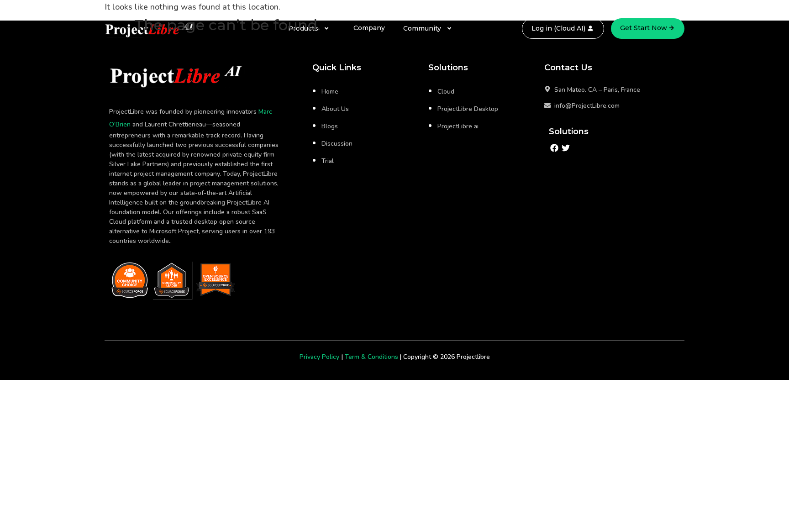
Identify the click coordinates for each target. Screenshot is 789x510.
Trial (327, 161)
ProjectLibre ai (458, 126)
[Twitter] (566, 148)
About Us (335, 109)
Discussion (336, 143)
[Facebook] (554, 148)
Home (329, 91)
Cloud (445, 91)
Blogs (329, 126)
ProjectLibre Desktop (467, 109)
